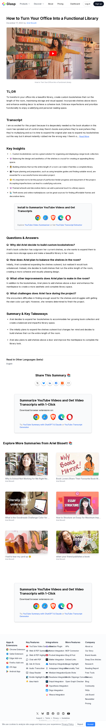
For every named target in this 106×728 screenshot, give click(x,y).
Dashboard (75, 4)
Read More (84, 136)
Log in (87, 4)
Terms (47, 718)
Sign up (98, 4)
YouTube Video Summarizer (37, 225)
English (9, 364)
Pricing (60, 4)
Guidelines (66, 718)
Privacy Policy (68, 724)
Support (39, 718)
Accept (90, 724)
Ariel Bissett (31, 23)
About (50, 4)
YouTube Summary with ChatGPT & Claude (42, 425)
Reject (80, 724)
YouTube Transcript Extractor (69, 225)
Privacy (56, 718)
